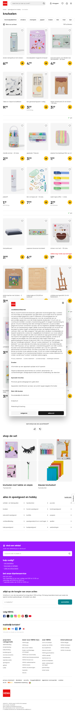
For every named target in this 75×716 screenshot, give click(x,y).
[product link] (14, 41)
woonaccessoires (8, 655)
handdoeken (7, 657)
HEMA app (25, 642)
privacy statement (8, 680)
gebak (5, 665)
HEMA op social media (29, 654)
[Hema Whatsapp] (11, 616)
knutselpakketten (10, 20)
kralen (50, 20)
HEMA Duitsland (65, 645)
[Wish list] (62, 3)
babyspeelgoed (8, 527)
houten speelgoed (32, 509)
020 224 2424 (7, 576)
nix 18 (4, 682)
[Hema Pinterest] (22, 616)
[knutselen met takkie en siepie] (20, 463)
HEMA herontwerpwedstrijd (30, 657)
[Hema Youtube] (30, 616)
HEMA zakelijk (46, 655)
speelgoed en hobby (14, 9)
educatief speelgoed (9, 515)
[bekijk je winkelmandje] (67, 3)
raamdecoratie (7, 660)
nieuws (24, 672)
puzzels (52, 503)
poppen (52, 515)
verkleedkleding (8, 521)
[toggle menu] (71, 3)
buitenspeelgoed (55, 509)
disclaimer (19, 680)
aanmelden (65, 602)
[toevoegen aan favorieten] (22, 30)
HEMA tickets (26, 665)
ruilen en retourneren (11, 568)
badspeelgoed (31, 527)
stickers (23, 20)
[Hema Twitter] (8, 616)
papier (42, 20)
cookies (60, 680)
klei (58, 20)
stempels (33, 20)
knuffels (28, 515)
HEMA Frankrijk (65, 647)
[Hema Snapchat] (19, 616)
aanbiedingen (54, 527)
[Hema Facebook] (4, 616)
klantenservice (46, 658)
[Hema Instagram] (15, 616)
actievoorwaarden (47, 660)
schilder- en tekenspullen (10, 503)
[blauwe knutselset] (55, 463)
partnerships (45, 667)
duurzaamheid (46, 647)
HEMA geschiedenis (48, 653)
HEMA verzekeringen (28, 667)
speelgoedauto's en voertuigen (36, 521)
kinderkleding (7, 647)
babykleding (6, 649)
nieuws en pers (46, 650)
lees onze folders (27, 647)
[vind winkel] (69, 553)
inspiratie (25, 670)
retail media (45, 670)
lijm (70, 20)
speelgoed (6, 662)
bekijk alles (68, 497)
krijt (64, 20)
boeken (5, 509)
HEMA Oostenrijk (66, 650)
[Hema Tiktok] (26, 616)
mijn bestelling (8, 563)
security (26, 680)
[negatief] (40, 429)
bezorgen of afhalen (11, 566)
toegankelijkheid (35, 680)
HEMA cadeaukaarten (28, 662)
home (4, 9)
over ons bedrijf (47, 642)
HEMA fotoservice (27, 660)
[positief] (35, 429)
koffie (4, 668)
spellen (52, 521)
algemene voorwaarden (49, 680)
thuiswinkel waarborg (20, 682)
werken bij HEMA (47, 645)
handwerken (30, 503)
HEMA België (64, 642)
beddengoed (7, 652)
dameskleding (7, 644)
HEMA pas (25, 645)
